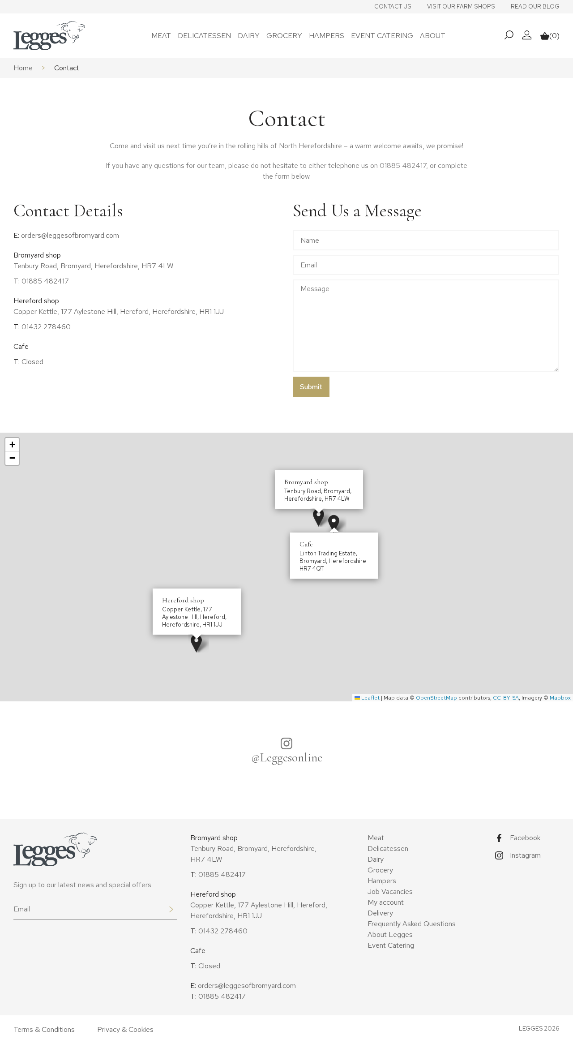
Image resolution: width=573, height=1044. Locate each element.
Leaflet (370, 697)
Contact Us (392, 6)
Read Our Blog (535, 6)
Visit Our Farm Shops (461, 6)
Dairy (249, 35)
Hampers (326, 35)
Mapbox (560, 697)
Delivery (380, 913)
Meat (161, 35)
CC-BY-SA (506, 697)
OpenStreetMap (436, 697)
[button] (318, 517)
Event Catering (382, 35)
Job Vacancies (390, 891)
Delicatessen (204, 35)
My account (386, 902)
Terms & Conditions (44, 1029)
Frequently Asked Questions (412, 923)
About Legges (390, 934)
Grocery (284, 35)
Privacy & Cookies (125, 1029)
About (432, 35)
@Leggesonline (286, 757)
